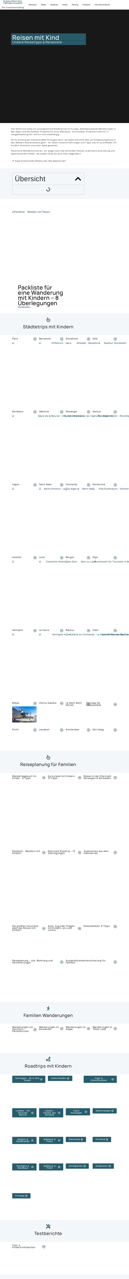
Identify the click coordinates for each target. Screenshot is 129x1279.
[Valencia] (61, 411)
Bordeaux (17, 411)
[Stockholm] (88, 339)
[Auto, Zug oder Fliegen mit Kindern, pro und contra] (79, 928)
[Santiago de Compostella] (115, 704)
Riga (95, 557)
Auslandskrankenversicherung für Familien (86, 1003)
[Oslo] (115, 339)
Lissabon (44, 729)
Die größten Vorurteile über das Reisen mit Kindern (25, 927)
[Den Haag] (115, 730)
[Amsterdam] (88, 730)
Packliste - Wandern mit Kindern (26, 852)
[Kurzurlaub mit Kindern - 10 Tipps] (79, 777)
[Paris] (35, 339)
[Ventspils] (35, 630)
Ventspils (17, 629)
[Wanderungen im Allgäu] (88, 1101)
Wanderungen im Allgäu (76, 1100)
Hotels (64, 5)
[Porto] (35, 730)
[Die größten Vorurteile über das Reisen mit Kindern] (43, 928)
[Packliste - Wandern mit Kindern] (43, 852)
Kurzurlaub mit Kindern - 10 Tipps (62, 777)
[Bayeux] (88, 630)
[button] (116, 6)
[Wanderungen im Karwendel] (61, 1101)
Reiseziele (33, 5)
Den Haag (98, 729)
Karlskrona (99, 484)
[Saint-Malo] (61, 484)
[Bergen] (88, 557)
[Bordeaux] (35, 411)
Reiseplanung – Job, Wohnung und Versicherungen (32, 1003)
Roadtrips (54, 5)
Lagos (15, 484)
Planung (75, 5)
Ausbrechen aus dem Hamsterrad (96, 852)
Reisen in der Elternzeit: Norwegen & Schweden (98, 777)
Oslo (95, 338)
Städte (43, 5)
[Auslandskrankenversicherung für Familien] (115, 1004)
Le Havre (44, 629)
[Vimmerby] (88, 484)
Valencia (44, 411)
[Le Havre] (61, 630)
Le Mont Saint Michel (74, 703)
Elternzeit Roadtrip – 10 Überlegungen (61, 852)
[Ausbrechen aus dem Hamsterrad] (115, 852)
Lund (42, 557)
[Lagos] (35, 484)
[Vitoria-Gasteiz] (61, 703)
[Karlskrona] (115, 484)
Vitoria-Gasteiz (48, 702)
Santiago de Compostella (93, 703)
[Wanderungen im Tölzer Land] (115, 1101)
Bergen (70, 557)
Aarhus (97, 411)
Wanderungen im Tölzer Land (102, 1100)
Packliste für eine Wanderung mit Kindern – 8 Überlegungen (40, 295)
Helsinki (16, 557)
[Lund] (61, 557)
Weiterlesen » (24, 307)
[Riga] (115, 557)
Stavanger (72, 411)
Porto (15, 729)
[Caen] (115, 630)
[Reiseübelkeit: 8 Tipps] (115, 926)
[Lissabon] (61, 730)
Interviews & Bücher (102, 5)
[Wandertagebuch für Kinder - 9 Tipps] (43, 777)
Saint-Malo (45, 484)
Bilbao (15, 702)
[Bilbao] (35, 703)
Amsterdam (72, 729)
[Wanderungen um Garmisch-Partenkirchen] (35, 1102)
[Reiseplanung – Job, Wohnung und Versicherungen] (61, 1004)
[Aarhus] (115, 411)
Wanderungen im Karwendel (49, 1100)
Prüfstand (86, 5)
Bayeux (70, 629)
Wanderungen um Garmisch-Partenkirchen (22, 1101)
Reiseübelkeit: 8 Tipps (97, 925)
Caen (96, 629)
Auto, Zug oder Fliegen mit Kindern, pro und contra (61, 927)
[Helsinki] (35, 557)
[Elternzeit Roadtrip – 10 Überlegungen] (79, 852)
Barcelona (45, 338)
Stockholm (72, 338)
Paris (15, 338)
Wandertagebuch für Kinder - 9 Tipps (24, 777)
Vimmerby (71, 484)
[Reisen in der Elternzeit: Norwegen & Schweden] (115, 777)
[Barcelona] (61, 339)
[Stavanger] (88, 411)
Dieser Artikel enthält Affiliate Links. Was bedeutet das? (40, 161)
